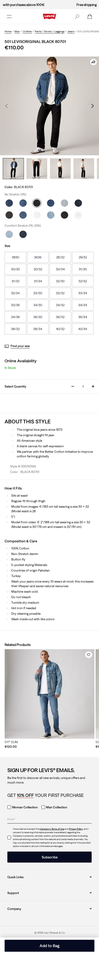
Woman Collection (25, 807)
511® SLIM (11, 742)
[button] (76, 16)
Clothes (27, 31)
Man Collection (56, 807)
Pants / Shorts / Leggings (49, 31)
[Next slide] (92, 106)
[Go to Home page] (49, 16)
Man (17, 31)
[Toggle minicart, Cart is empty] (89, 16)
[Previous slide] (6, 106)
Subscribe (50, 857)
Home (8, 31)
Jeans (70, 31)
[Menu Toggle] (9, 16)
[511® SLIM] (49, 694)
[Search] (76, 16)
